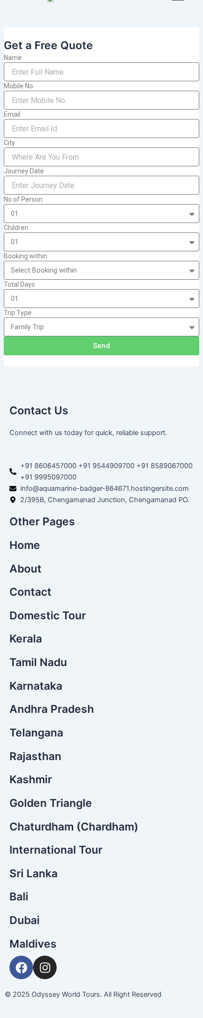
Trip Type (18, 313)
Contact (30, 592)
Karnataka (35, 686)
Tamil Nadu (38, 662)
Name (13, 57)
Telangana (36, 732)
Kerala (25, 638)
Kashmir (30, 779)
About (25, 568)
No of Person (23, 199)
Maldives (33, 943)
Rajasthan (35, 756)
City (9, 142)
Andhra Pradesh (51, 709)
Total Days (19, 284)
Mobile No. (19, 86)
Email (12, 114)
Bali (18, 896)
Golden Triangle (50, 803)
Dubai (24, 920)
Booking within (25, 256)
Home (24, 545)
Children (16, 227)
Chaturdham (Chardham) (73, 826)
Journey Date (24, 171)
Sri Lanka (33, 873)
